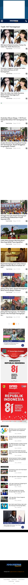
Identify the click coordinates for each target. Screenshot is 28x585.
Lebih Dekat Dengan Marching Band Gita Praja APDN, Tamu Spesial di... (12, 241)
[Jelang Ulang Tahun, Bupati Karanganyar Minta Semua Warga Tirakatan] (14, 280)
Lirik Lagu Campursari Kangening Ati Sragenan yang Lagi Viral (18, 484)
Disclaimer (17, 581)
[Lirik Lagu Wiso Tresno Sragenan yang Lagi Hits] (4, 499)
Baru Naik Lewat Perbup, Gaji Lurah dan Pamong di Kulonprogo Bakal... (17, 505)
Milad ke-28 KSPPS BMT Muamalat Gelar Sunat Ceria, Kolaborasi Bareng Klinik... (18, 452)
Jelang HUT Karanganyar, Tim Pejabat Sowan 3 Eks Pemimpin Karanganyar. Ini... (13, 313)
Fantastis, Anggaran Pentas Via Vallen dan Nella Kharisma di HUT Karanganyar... (13, 70)
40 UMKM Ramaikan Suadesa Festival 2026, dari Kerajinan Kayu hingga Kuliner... (18, 445)
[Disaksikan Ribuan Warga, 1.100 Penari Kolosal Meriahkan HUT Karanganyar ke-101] (14, 109)
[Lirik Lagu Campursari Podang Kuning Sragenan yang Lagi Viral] (4, 492)
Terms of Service (21, 579)
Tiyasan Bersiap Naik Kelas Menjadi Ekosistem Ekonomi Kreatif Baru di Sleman (17, 438)
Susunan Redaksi (7, 579)
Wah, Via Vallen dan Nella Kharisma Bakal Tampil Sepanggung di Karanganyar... (12, 94)
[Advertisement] (14, 10)
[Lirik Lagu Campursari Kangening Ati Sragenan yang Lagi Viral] (4, 485)
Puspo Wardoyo (9, 48)
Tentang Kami (14, 579)
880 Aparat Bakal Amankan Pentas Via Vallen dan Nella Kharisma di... (13, 46)
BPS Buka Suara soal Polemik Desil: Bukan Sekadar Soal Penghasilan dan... (17, 430)
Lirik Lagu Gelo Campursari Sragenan (18, 476)
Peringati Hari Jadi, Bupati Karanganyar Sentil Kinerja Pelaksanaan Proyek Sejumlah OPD (13, 217)
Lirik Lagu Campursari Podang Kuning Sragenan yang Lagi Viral (17, 491)
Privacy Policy (11, 581)
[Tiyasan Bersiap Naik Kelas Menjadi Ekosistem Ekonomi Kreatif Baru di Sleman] (4, 438)
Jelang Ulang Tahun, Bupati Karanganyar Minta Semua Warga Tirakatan (14, 289)
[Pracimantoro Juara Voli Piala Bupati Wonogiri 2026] (4, 471)
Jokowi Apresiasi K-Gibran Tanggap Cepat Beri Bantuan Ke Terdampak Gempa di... (17, 459)
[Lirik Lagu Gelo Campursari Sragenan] (4, 478)
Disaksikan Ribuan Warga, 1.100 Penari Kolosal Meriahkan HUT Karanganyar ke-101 (14, 119)
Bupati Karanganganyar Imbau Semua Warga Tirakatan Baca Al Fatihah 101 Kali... (13, 265)
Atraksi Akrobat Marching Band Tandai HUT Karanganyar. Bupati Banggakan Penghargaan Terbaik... (13, 144)
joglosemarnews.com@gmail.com (17, 571)
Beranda (2, 24)
